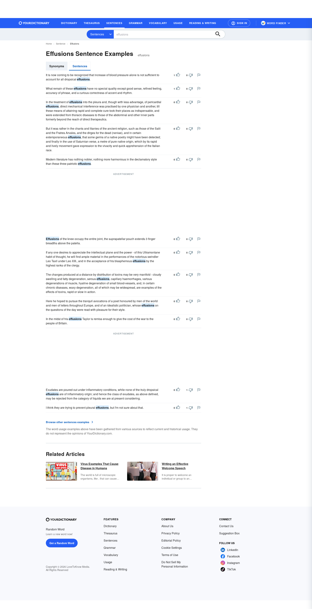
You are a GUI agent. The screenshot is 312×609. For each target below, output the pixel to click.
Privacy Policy (170, 533)
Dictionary (110, 526)
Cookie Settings (171, 548)
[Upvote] (178, 75)
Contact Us (226, 526)
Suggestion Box (229, 533)
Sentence (60, 43)
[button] (239, 23)
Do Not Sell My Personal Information (174, 564)
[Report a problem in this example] (199, 75)
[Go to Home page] (34, 23)
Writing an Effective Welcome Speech (175, 466)
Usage (108, 562)
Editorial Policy (171, 540)
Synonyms (56, 66)
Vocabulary (111, 555)
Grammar (110, 548)
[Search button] (219, 34)
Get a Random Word (61, 543)
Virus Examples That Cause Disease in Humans (99, 466)
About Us (167, 526)
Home (49, 43)
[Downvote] (190, 75)
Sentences (97, 34)
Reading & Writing (115, 569)
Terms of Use (169, 555)
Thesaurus (110, 533)
